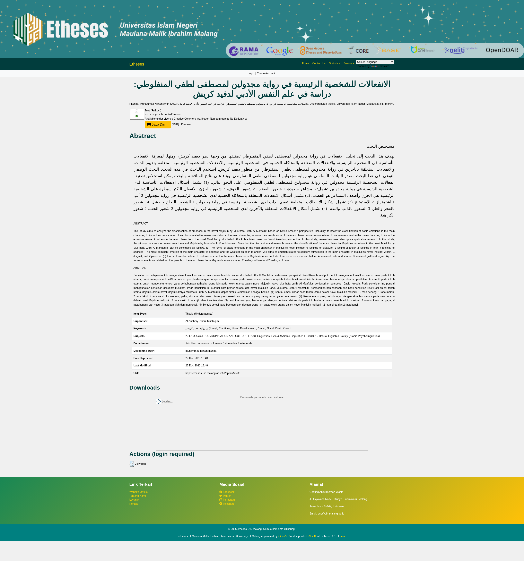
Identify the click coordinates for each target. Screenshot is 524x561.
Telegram (228, 503)
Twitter (226, 495)
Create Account (266, 73)
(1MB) (165, 124)
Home (305, 63)
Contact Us (319, 63)
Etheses (136, 64)
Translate (383, 66)
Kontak (133, 503)
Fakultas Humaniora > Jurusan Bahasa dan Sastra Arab (218, 343)
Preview (186, 124)
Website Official (138, 491)
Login (251, 73)
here (342, 536)
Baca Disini (159, 124)
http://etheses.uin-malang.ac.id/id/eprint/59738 (212, 373)
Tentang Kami (137, 495)
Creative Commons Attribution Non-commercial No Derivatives (210, 118)
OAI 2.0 (311, 536)
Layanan (134, 499)
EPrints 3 (283, 536)
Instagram (228, 499)
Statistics (334, 63)
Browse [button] (347, 63)
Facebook (228, 491)
